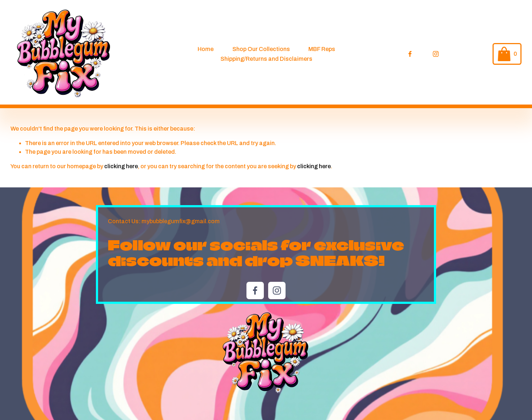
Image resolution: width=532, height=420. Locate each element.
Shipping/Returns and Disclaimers (266, 59)
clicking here (121, 166)
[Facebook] (410, 54)
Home (206, 49)
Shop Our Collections (261, 49)
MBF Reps (321, 49)
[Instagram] (435, 54)
